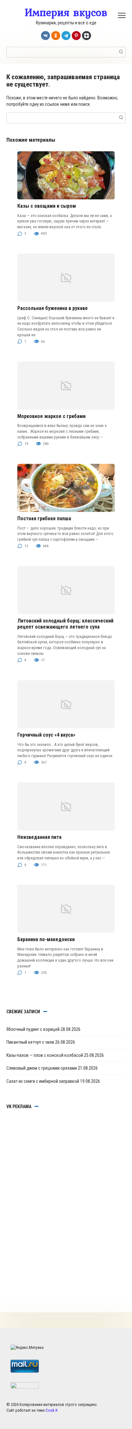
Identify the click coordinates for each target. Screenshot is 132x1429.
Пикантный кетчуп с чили (30, 1042)
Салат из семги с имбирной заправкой (42, 1081)
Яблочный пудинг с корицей (33, 1029)
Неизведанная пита (39, 837)
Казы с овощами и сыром (46, 206)
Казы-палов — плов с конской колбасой (44, 1055)
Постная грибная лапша (44, 518)
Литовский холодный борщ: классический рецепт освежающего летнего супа (65, 624)
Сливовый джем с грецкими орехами (41, 1068)
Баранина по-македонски (46, 939)
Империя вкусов (66, 12)
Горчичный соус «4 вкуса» (46, 735)
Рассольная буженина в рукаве (52, 308)
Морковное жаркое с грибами (51, 416)
